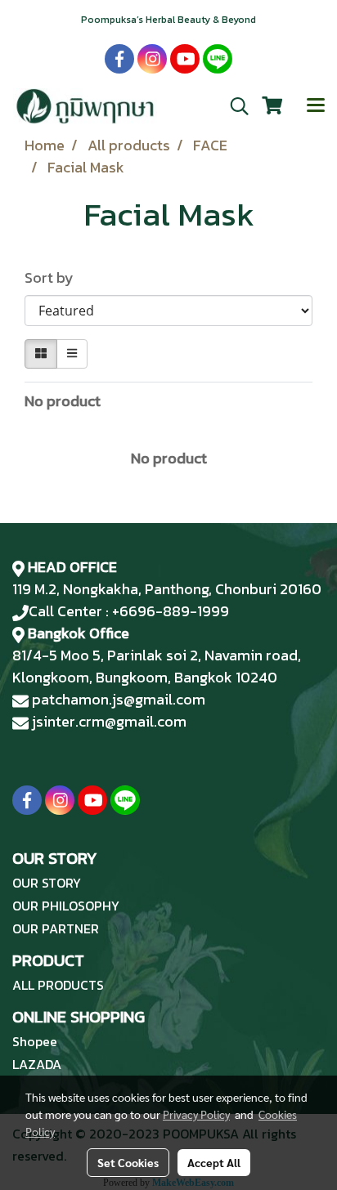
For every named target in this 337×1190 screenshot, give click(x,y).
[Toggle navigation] (316, 106)
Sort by (54, 277)
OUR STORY (46, 882)
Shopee (34, 1041)
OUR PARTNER (55, 928)
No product (63, 401)
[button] (234, 106)
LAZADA (36, 1064)
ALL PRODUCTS (58, 985)
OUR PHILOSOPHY (65, 905)
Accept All (213, 1162)
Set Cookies (128, 1162)
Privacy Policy (196, 1114)
